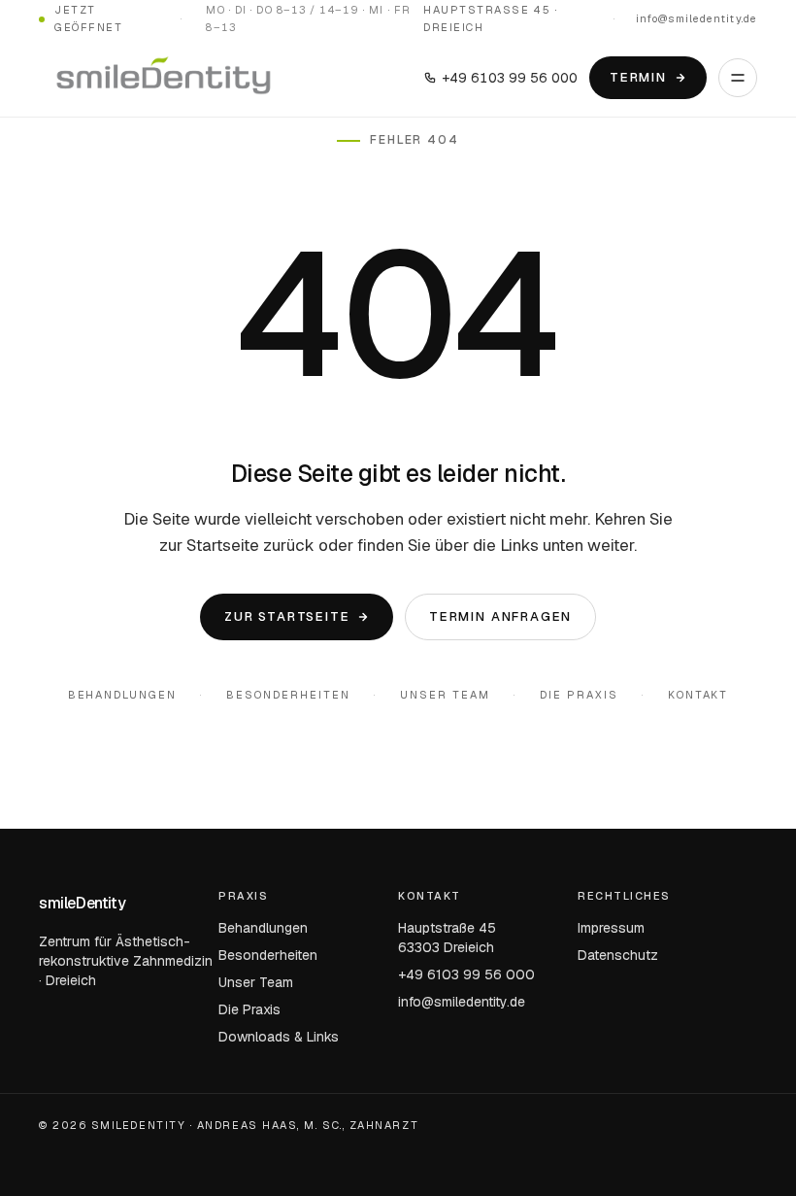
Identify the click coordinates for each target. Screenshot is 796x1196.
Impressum (611, 928)
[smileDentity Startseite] (163, 77)
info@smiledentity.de (696, 18)
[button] (42, 1153)
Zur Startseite (286, 616)
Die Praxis (579, 694)
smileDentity (82, 903)
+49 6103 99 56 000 (510, 77)
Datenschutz (618, 955)
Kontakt (698, 694)
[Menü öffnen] (737, 77)
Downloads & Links (278, 1036)
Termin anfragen (500, 616)
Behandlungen (123, 694)
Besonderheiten (288, 694)
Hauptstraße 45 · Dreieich (490, 18)
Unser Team (445, 694)
